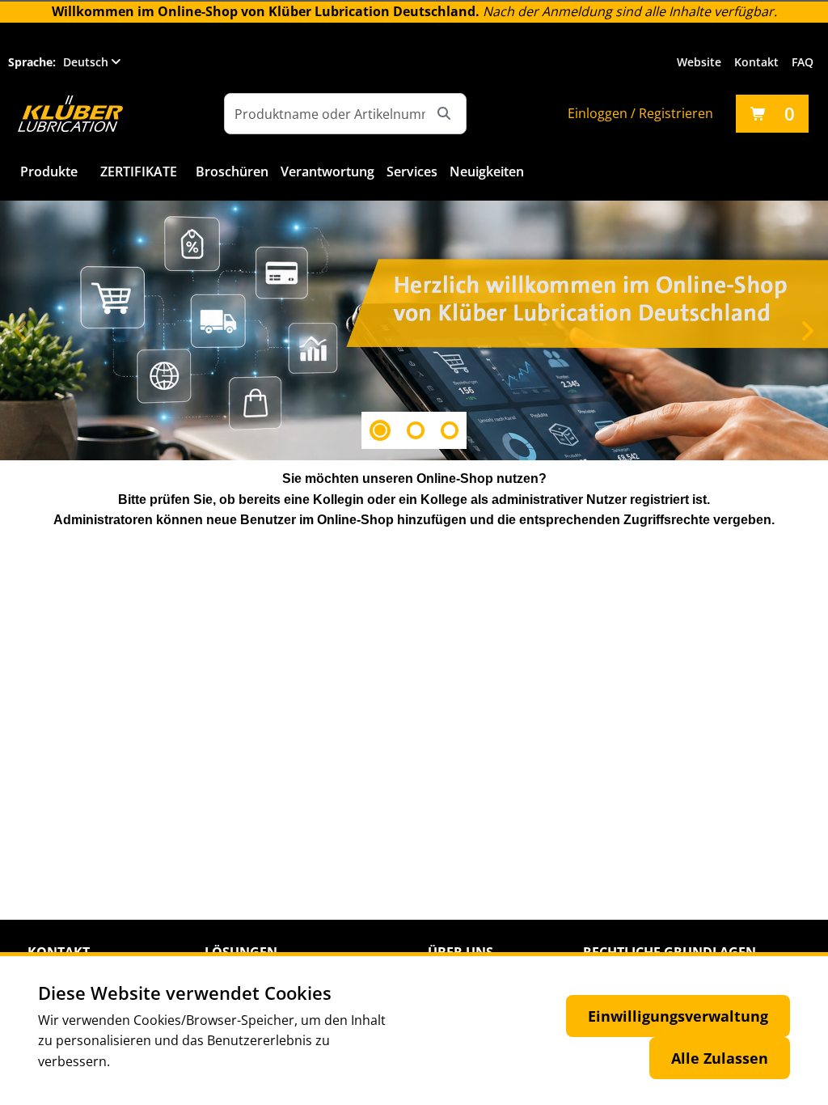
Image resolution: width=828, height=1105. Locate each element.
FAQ (802, 62)
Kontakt (756, 62)
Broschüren (232, 171)
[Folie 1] (380, 430)
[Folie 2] (416, 430)
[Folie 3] (450, 430)
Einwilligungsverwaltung (678, 1016)
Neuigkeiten (487, 171)
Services (412, 171)
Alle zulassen (719, 1058)
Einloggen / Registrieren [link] (640, 113)
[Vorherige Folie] (20, 330)
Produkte (49, 171)
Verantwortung (327, 171)
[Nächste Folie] (807, 330)
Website (699, 62)
